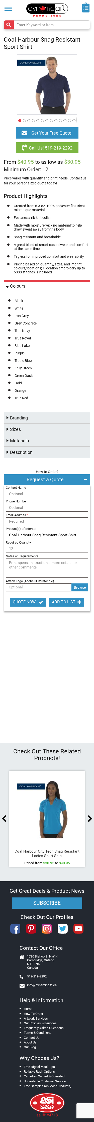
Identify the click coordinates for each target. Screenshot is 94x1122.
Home (28, 1009)
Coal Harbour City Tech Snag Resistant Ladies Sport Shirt (47, 853)
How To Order (33, 1014)
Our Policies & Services (40, 1023)
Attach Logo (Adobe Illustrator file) (30, 581)
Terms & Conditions (37, 1033)
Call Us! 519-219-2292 (50, 148)
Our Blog (30, 1047)
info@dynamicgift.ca (42, 985)
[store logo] (47, 10)
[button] (19, 120)
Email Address (17, 515)
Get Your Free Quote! (52, 133)
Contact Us (31, 1038)
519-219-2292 (37, 976)
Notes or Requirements (22, 556)
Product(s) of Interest (21, 529)
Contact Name (16, 487)
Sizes (15, 429)
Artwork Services (36, 1018)
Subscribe (47, 903)
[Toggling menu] (8, 9)
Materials (19, 440)
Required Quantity (18, 542)
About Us (30, 1042)
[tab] (47, 286)
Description (21, 452)
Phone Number (16, 501)
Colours (17, 286)
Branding (19, 417)
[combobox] (47, 24)
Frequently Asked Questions (44, 1028)
